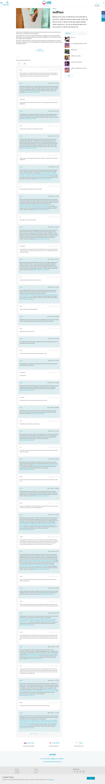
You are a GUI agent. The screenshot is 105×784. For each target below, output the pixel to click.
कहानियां (61, 759)
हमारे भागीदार (17, 769)
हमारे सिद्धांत (36, 769)
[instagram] (80, 771)
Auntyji (21, 83)
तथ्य (57, 759)
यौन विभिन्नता (54, 8)
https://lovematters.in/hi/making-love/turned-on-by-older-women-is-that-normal (38, 523)
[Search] (104, 3)
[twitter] (77, 771)
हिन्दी (50, 5)
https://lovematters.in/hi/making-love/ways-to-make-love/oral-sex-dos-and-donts (38, 720)
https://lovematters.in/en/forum (32, 92)
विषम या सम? (73, 37)
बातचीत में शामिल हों (40, 51)
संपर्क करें (35, 773)
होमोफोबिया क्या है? (74, 49)
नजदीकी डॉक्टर (17, 771)
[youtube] (83, 771)
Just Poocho (36, 771)
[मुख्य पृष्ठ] (46, 4)
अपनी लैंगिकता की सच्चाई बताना (76, 62)
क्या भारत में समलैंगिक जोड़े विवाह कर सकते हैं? (79, 43)
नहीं (24, 63)
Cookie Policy (51, 779)
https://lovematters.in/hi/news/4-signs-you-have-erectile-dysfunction (38, 560)
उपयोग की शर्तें (17, 773)
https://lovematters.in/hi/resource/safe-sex (29, 619)
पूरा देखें (69, 75)
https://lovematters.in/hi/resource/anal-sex (29, 205)
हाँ (90, 778)
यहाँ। (61, 762)
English (46, 5)
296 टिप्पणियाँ (39, 49)
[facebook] (74, 771)
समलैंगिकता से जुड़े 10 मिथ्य (76, 56)
